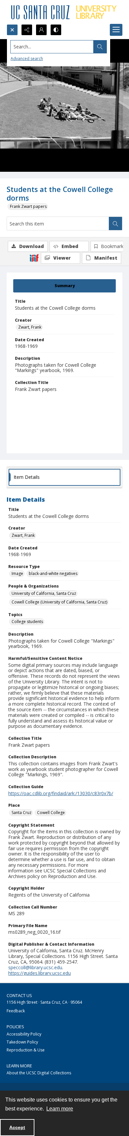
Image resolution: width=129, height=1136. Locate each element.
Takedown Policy (22, 1042)
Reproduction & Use (26, 1050)
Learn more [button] (59, 1108)
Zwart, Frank (29, 327)
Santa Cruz (21, 812)
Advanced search (27, 58)
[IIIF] (34, 257)
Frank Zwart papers (28, 206)
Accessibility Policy (24, 1034)
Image (17, 573)
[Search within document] (115, 223)
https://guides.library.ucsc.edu (39, 973)
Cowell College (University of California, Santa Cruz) (59, 602)
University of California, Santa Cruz (44, 593)
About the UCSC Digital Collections (39, 1073)
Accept (17, 1127)
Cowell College (51, 812)
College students (27, 621)
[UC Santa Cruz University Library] (64, 12)
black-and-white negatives (53, 573)
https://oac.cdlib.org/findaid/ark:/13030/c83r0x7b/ (60, 793)
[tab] (64, 286)
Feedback (16, 1011)
